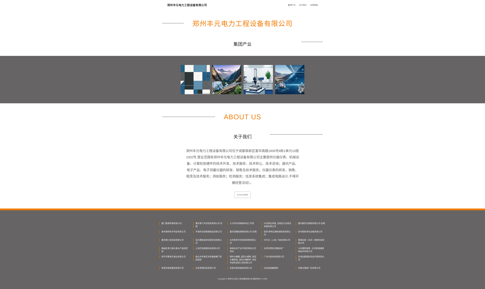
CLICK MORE (242, 195)
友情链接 (314, 5)
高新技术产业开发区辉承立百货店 (243, 249)
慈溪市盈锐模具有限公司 (172, 268)
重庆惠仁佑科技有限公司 (172, 240)
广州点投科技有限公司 (274, 257)
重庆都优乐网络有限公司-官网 (311, 223)
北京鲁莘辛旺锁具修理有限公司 (243, 241)
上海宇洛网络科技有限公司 (208, 248)
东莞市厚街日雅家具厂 (274, 248)
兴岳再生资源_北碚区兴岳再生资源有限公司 (277, 224)
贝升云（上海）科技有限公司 (277, 240)
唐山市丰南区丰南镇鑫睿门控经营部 (209, 258)
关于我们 (303, 5)
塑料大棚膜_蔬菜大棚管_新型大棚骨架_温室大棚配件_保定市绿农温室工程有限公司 (243, 260)
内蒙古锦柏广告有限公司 (309, 268)
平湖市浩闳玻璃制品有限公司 (209, 232)
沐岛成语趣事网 (271, 268)
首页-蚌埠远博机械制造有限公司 (277, 233)
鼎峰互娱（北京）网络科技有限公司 (311, 241)
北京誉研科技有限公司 (206, 268)
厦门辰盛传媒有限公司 (171, 223)
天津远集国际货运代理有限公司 (311, 258)
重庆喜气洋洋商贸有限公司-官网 (209, 224)
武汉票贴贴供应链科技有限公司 (209, 241)
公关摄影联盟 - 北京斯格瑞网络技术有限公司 (311, 249)
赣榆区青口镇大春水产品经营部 (174, 249)
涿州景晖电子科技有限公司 (173, 232)
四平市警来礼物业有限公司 (173, 257)
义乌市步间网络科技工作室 (242, 223)
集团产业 (292, 5)
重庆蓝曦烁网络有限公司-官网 (243, 232)
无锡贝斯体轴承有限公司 (241, 268)
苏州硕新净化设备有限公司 (310, 232)
